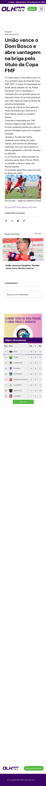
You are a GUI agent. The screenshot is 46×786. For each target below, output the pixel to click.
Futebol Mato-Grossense (15, 213)
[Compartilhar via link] (24, 221)
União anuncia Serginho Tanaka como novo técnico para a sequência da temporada (22, 267)
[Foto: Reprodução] (23, 249)
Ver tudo (37, 233)
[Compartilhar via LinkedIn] (18, 221)
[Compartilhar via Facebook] (6, 221)
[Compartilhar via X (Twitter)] (12, 221)
